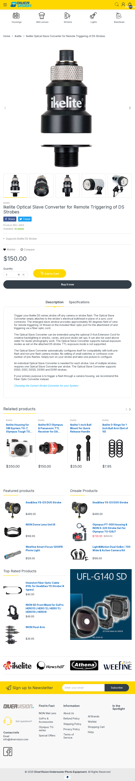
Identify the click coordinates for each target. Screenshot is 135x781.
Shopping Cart (96, 726)
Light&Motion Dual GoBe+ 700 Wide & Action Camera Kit (111, 548)
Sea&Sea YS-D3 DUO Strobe (43, 502)
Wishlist (92, 721)
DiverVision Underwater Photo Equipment (60, 771)
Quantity (8, 268)
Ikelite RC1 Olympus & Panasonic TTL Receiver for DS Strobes (50, 428)
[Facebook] (7, 752)
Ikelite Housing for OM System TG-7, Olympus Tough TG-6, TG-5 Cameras (18, 428)
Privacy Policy (71, 729)
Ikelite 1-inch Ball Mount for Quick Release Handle (80, 428)
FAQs (91, 732)
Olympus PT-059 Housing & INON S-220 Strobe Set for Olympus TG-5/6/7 (109, 528)
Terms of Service (68, 736)
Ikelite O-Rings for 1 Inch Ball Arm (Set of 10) (115, 428)
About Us (68, 713)
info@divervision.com (15, 739)
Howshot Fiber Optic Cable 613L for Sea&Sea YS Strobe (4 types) (45, 586)
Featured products (18, 491)
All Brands (93, 716)
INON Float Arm (35, 627)
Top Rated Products (19, 571)
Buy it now (67, 284)
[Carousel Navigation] (128, 409)
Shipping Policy (72, 723)
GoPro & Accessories (46, 720)
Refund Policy (71, 718)
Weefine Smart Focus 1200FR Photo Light (44, 548)
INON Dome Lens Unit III (40, 524)
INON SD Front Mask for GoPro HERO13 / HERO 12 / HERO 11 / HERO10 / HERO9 (45, 608)
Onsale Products (84, 491)
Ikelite (6, 203)
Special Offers (47, 735)
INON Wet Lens (47, 713)
